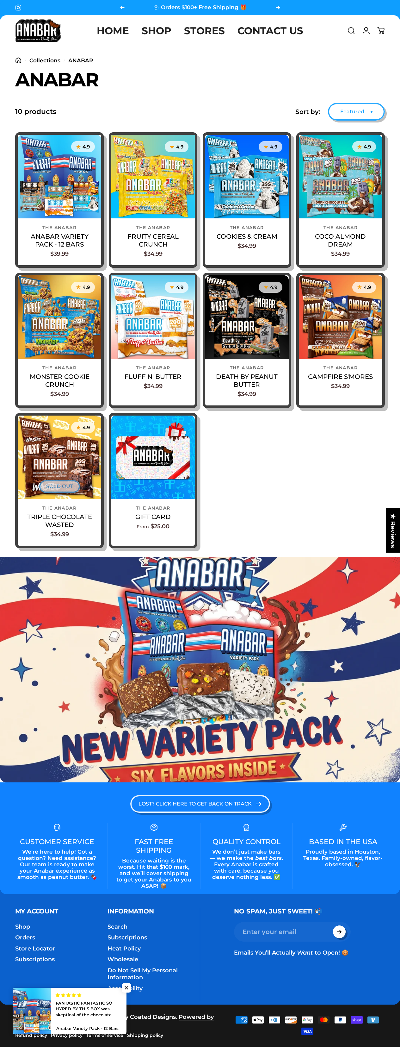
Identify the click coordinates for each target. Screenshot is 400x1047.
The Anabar (59, 227)
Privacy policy (67, 1035)
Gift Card (153, 517)
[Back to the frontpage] (18, 60)
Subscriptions (35, 959)
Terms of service (104, 1035)
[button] (126, 988)
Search (117, 926)
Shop (22, 926)
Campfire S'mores (340, 376)
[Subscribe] (339, 931)
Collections (44, 60)
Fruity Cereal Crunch (153, 240)
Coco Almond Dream (340, 240)
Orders (25, 937)
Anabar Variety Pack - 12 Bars (60, 240)
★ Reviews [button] (393, 530)
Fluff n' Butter (153, 376)
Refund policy (31, 1035)
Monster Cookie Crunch (59, 380)
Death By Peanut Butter (247, 380)
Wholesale (123, 959)
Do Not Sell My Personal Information (143, 974)
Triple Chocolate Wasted (59, 521)
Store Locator (35, 948)
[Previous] (122, 7)
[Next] (278, 7)
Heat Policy (124, 948)
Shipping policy (145, 1035)
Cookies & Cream (247, 236)
